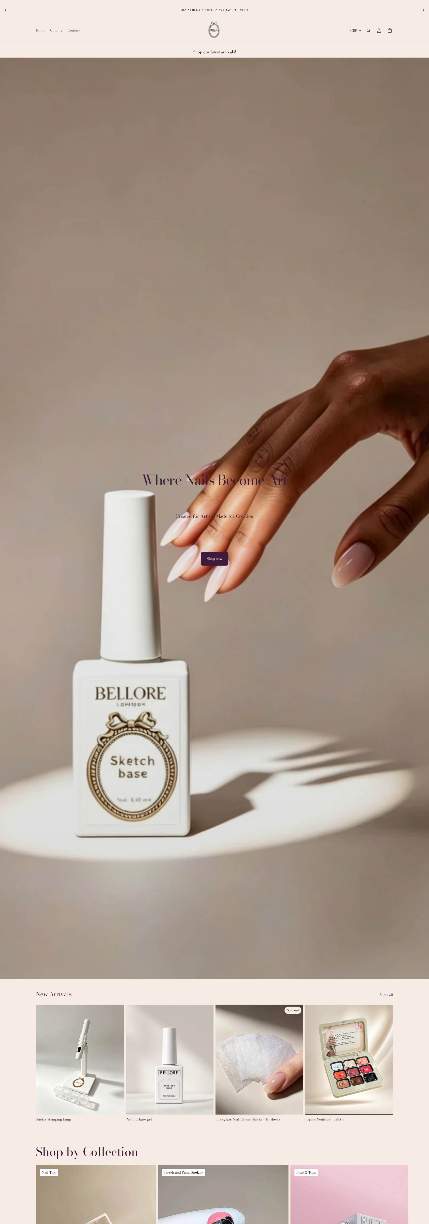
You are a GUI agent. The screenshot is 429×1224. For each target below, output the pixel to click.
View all (386, 995)
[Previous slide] (5, 9)
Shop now (214, 558)
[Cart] (389, 30)
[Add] (115, 1106)
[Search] (368, 30)
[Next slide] (423, 9)
